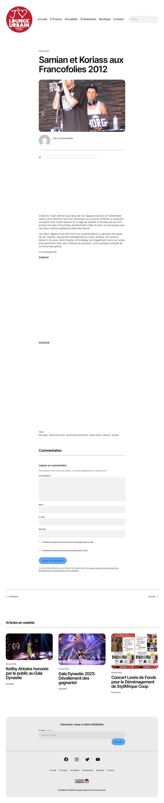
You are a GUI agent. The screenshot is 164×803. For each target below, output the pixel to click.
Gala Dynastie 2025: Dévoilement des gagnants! (76, 678)
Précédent (13, 596)
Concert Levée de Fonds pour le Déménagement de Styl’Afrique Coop (133, 682)
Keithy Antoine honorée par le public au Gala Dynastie (27, 673)
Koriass (107, 435)
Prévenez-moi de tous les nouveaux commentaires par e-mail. (68, 542)
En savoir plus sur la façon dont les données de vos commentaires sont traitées (78, 569)
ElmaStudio (63, 790)
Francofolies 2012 (57, 435)
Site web (42, 529)
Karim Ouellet (96, 435)
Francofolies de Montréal (77, 435)
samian (116, 435)
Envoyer (118, 742)
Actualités (10, 684)
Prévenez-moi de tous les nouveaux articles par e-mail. (65, 551)
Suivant (152, 596)
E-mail (42, 517)
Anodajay (44, 435)
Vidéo (41, 432)
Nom (41, 505)
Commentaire (45, 476)
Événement (116, 692)
